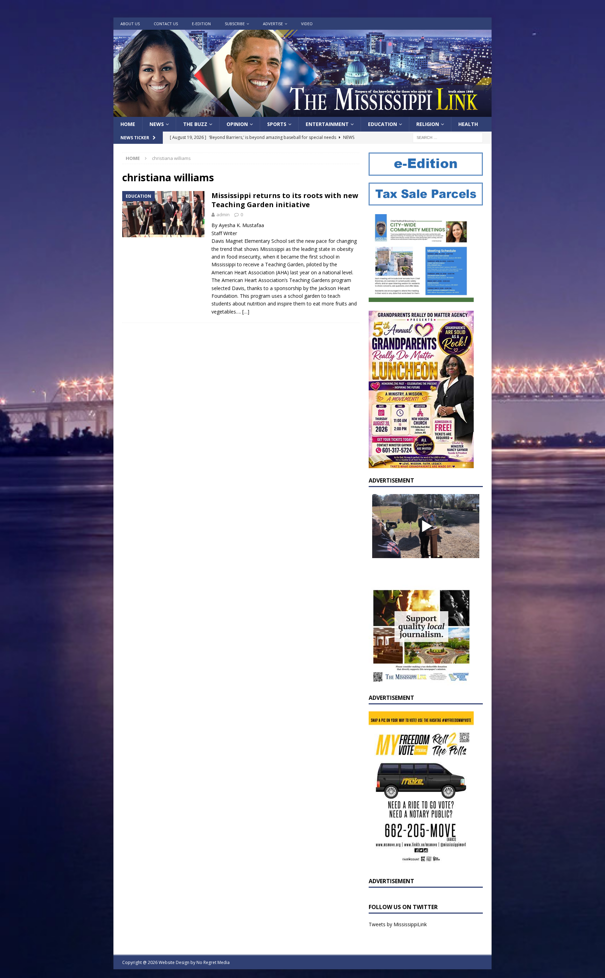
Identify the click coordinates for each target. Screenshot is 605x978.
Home (127, 124)
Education (382, 124)
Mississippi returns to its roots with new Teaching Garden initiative (284, 200)
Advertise (273, 23)
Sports (276, 124)
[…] (245, 311)
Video (307, 23)
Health (468, 124)
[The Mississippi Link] (302, 113)
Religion (427, 124)
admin (223, 214)
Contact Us (166, 23)
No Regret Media (213, 962)
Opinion (237, 124)
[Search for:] (448, 137)
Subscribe (235, 23)
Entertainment (327, 124)
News (156, 124)
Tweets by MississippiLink (398, 924)
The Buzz (195, 124)
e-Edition (201, 23)
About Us (130, 23)
